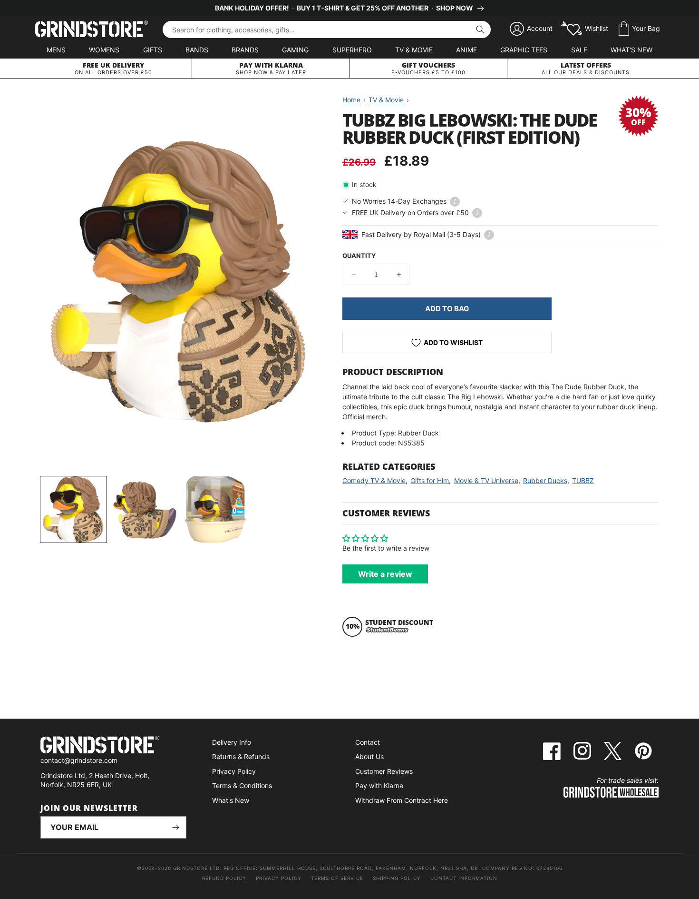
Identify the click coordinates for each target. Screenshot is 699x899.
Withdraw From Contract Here (401, 800)
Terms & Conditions (242, 785)
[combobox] (327, 29)
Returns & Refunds (241, 756)
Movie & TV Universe (486, 480)
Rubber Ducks (545, 480)
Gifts (152, 50)
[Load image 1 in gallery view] (73, 509)
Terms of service (337, 878)
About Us (369, 756)
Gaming (295, 50)
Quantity (359, 255)
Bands (196, 50)
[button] (639, 29)
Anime (466, 50)
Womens (104, 50)
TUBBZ (583, 480)
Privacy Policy (234, 771)
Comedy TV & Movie (374, 480)
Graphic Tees (523, 50)
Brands (245, 50)
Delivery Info (231, 742)
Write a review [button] (385, 574)
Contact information (463, 878)
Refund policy (224, 878)
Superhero (352, 50)
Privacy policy (278, 878)
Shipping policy (397, 878)
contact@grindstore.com (78, 760)
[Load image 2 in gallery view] (144, 509)
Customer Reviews (384, 771)
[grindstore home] (113, 746)
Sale (579, 50)
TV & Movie (414, 50)
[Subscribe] (175, 827)
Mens (56, 50)
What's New (631, 50)
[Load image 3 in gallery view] (215, 509)
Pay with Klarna (379, 785)
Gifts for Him (429, 480)
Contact (367, 742)
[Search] (480, 29)
